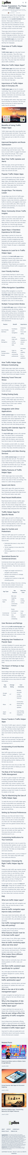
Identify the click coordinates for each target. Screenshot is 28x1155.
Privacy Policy (5, 1131)
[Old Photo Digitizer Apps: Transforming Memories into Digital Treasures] (14, 1100)
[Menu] (25, 2)
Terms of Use (14, 1131)
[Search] (23, 2)
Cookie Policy (16, 1129)
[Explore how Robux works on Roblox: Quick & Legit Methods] (14, 1052)
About (3, 1129)
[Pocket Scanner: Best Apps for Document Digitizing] (14, 1076)
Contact (9, 1129)
